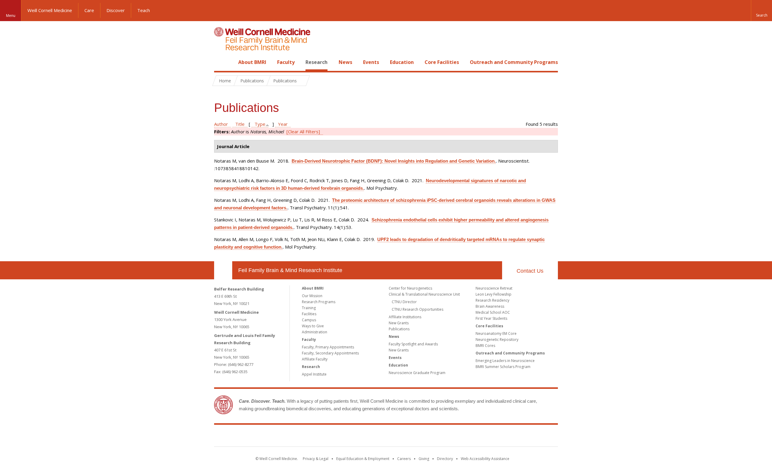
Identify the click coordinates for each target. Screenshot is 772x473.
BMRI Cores (485, 345)
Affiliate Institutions (405, 316)
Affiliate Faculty (314, 359)
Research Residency (492, 300)
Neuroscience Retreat (494, 288)
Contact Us (530, 271)
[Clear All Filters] (303, 132)
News (345, 62)
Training (309, 307)
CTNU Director (404, 301)
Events (371, 62)
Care (89, 10)
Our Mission (312, 295)
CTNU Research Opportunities (417, 309)
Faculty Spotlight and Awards (413, 344)
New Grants (399, 322)
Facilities (309, 313)
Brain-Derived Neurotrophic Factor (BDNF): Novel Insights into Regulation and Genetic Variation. (394, 160)
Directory (445, 458)
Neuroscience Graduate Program (417, 372)
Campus (309, 319)
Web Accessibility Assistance (485, 458)
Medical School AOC (493, 312)
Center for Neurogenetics (410, 288)
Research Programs (318, 301)
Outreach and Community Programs (514, 62)
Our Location (223, 270)
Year (283, 124)
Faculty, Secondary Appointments (330, 353)
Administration (314, 332)
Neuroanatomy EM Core (496, 333)
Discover (115, 10)
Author (221, 124)
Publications (399, 329)
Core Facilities (442, 62)
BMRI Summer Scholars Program (503, 366)
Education (402, 62)
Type (260, 124)
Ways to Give (313, 326)
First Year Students (491, 318)
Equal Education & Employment (362, 458)
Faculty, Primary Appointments (328, 347)
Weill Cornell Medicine (49, 10)
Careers (404, 458)
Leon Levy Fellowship (493, 294)
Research (316, 62)
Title (240, 124)
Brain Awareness (490, 306)
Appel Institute (314, 374)
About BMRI (252, 62)
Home (220, 62)
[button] (761, 10)
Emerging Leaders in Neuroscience (505, 360)
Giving (424, 458)
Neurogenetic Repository (497, 339)
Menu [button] (10, 15)
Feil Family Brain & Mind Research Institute (290, 270)
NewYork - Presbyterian (436, 436)
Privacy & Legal (315, 458)
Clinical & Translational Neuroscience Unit (424, 294)
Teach (143, 10)
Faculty (286, 62)
